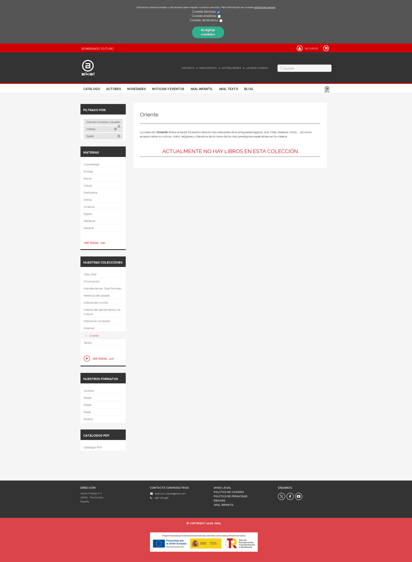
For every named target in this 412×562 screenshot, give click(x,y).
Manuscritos (208, 68)
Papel (87, 412)
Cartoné (89, 390)
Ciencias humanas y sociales (103, 122)
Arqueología (91, 164)
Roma (87, 178)
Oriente (94, 335)
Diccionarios (91, 281)
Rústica (88, 419)
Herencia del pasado (97, 295)
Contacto (188, 68)
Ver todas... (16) (94, 242)
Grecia (88, 199)
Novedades (136, 89)
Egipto (90, 136)
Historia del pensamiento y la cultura (102, 312)
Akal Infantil (202, 89)
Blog (248, 89)
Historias (89, 328)
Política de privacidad (230, 496)
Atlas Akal (90, 274)
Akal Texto (228, 89)
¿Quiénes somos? (257, 68)
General (89, 228)
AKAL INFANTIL (224, 504)
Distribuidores (231, 68)
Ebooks (219, 500)
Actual (88, 185)
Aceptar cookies (208, 32)
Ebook (88, 397)
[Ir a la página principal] (88, 67)
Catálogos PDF (93, 447)
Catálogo (91, 89)
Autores (113, 89)
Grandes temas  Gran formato (102, 288)
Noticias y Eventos (168, 89)
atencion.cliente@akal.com (170, 493)
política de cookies (264, 7)
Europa (88, 171)
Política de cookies (229, 492)
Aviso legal (222, 487)
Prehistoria (90, 192)
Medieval (89, 221)
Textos (88, 342)
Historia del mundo (96, 302)
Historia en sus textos (97, 321)
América (89, 206)
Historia (91, 129)
